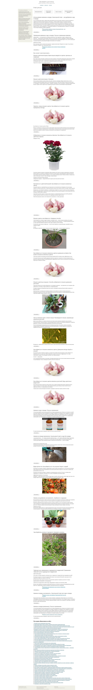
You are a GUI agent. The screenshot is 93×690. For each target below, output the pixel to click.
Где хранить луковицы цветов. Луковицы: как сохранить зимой (46, 675)
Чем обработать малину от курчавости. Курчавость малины (48, 532)
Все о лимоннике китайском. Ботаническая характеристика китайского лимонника (49, 650)
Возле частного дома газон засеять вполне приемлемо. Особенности (46, 631)
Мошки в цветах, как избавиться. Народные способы (47, 218)
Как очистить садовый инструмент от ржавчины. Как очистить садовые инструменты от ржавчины (52, 680)
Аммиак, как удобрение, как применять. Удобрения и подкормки (49, 498)
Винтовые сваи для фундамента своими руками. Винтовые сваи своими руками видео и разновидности (53, 668)
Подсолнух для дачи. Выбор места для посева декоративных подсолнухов (25, 15)
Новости (46, 5)
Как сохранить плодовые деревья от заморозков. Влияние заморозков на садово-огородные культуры (53, 667)
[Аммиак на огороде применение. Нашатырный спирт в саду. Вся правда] (54, 454)
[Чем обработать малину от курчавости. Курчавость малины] (54, 549)
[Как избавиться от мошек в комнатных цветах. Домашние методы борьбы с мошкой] (54, 369)
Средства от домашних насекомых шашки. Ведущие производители (47, 657)
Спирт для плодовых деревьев (68, 12)
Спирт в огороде (58, 11)
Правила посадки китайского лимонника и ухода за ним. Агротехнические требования (24, 32)
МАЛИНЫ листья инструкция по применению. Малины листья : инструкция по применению (50, 630)
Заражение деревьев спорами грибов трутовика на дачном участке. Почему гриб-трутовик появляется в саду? (54, 626)
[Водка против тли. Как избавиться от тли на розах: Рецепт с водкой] (54, 486)
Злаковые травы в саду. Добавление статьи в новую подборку (46, 661)
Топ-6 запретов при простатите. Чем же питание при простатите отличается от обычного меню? (52, 633)
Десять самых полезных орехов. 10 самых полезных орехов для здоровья (47, 628)
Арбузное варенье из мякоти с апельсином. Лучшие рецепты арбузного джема (49, 672)
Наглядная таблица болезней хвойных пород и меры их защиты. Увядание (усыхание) (50, 655)
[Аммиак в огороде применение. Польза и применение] (54, 614)
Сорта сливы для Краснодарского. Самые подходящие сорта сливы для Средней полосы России (52, 638)
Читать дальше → (36, 49)
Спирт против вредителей (48, 12)
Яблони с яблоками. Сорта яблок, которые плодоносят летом (46, 665)
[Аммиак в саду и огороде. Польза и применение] (54, 424)
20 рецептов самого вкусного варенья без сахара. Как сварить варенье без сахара (49, 644)
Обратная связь (56, 686)
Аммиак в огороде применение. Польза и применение (47, 606)
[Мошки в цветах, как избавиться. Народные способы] (54, 239)
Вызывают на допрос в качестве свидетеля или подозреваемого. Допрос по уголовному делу (51, 629)
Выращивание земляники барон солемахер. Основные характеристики (47, 659)
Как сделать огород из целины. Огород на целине (43, 676)
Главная (41, 5)
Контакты (38, 686)
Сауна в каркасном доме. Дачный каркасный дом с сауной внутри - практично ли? (49, 669)
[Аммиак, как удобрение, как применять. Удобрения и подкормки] (54, 519)
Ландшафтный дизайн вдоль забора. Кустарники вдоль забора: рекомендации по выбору (51, 636)
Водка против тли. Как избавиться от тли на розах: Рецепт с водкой (50, 466)
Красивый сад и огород (46, 2)
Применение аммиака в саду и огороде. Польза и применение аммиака (51, 35)
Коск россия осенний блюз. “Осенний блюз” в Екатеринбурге (45, 654)
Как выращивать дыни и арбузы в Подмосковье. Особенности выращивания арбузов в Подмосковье (53, 645)
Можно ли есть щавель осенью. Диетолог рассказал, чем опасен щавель (48, 653)
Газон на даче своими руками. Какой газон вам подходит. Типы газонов (47, 637)
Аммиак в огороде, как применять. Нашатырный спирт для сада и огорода (52, 593)
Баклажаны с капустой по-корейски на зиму (42, 683)
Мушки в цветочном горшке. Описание (43, 79)
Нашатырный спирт (38, 11)
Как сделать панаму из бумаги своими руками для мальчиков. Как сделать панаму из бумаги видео (52, 678)
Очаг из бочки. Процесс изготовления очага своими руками (45, 643)
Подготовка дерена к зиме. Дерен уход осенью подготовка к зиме (46, 681)
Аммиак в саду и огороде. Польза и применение (45, 410)
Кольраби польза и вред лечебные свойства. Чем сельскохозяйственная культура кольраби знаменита (53, 679)
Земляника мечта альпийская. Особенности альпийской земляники (47, 673)
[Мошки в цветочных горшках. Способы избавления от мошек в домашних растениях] (54, 303)
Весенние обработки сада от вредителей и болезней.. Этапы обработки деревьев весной (51, 639)
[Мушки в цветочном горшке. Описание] (54, 94)
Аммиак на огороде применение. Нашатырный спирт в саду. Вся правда (52, 436)
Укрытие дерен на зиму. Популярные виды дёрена (44, 634)
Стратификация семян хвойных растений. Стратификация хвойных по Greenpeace (50, 646)
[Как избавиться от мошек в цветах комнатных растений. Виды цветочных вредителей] (54, 398)
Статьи (50, 5)
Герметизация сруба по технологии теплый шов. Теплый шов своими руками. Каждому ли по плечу (52, 625)
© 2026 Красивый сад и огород (22, 686)
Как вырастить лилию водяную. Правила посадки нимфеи (45, 674)
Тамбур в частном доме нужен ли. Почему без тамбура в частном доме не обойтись (50, 671)
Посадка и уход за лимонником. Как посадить (42, 623)
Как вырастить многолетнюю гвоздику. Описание (43, 658)
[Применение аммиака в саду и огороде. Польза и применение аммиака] (54, 47)
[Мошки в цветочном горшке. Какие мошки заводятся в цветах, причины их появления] (54, 69)
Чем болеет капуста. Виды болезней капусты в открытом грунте (46, 666)
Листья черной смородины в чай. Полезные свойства (43, 632)
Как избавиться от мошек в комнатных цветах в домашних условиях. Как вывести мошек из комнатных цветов (52, 253)
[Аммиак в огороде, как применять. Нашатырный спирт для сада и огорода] (54, 596)
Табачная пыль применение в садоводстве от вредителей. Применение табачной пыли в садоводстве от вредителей (52, 571)
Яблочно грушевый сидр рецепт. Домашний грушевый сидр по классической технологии (24, 19)
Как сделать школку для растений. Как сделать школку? (44, 660)
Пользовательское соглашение (43, 686)
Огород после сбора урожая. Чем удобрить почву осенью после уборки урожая (49, 682)
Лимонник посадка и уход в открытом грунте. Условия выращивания (23, 28)
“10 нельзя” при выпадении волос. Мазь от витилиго (44, 652)
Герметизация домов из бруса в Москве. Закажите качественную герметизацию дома (49, 624)
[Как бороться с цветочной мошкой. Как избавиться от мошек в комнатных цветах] (54, 206)
